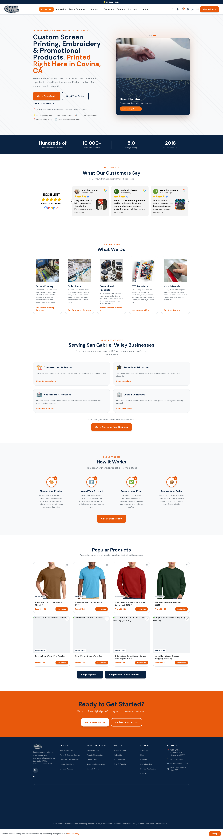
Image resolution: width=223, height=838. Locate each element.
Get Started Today (111, 518)
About (145, 9)
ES (196, 9)
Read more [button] (79, 212)
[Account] (178, 9)
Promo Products (77, 9)
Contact (144, 773)
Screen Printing (120, 750)
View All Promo (93, 769)
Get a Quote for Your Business (111, 427)
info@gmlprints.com (177, 763)
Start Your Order (75, 96)
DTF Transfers (119, 759)
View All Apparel (66, 769)
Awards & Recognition (96, 764)
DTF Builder (46, 9)
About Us (144, 750)
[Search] (172, 9)
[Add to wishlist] (67, 565)
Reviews (143, 759)
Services (132, 9)
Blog (142, 755)
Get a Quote (209, 9)
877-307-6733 (175, 759)
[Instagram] (35, 770)
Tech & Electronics (95, 755)
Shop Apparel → (90, 674)
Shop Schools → (123, 381)
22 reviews (56, 203)
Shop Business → (124, 408)
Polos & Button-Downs (70, 755)
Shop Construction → (46, 381)
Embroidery (119, 755)
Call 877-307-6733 (126, 722)
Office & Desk (92, 759)
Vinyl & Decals (120, 764)
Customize (62, 609)
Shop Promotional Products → (125, 674)
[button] (188, 201)
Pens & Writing (93, 750)
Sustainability (146, 764)
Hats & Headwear (67, 764)
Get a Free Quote (46, 96)
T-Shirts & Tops (66, 750)
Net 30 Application (148, 769)
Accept (215, 833)
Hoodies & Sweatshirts (69, 759)
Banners (108, 9)
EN (193, 9)
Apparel (60, 9)
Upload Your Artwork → (45, 103)
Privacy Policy (73, 833)
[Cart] (188, 9)
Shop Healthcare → (45, 408)
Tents (120, 9)
